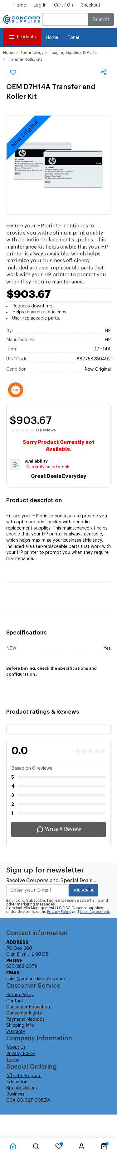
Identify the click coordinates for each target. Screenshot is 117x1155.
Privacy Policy (59, 912)
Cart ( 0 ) (63, 5)
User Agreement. (95, 912)
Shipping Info (20, 1025)
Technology (32, 52)
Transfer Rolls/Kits (25, 59)
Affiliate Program (23, 1076)
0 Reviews (46, 430)
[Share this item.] (104, 72)
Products (26, 37)
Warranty (15, 1031)
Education (16, 1082)
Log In (39, 5)
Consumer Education (28, 1007)
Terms (12, 1060)
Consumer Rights (24, 1013)
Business (15, 1094)
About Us (16, 1047)
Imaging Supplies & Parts (73, 52)
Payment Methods (25, 1019)
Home (19, 5)
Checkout (90, 5)
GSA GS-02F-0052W (28, 1100)
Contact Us (18, 1001)
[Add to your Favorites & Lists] (13, 72)
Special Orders (21, 1088)
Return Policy (20, 995)
